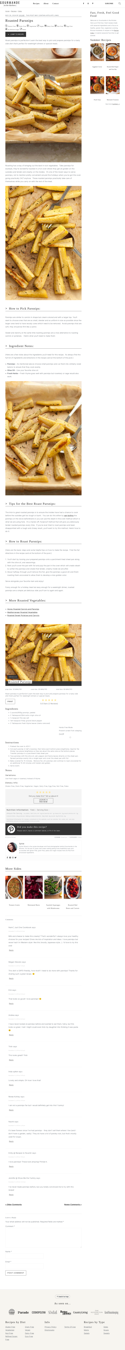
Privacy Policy (50, 1327)
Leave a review (43, 801)
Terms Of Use (70, 1327)
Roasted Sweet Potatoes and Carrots (23, 615)
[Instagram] (13, 858)
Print (10, 701)
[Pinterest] (10, 858)
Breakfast (88, 1327)
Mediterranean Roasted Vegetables (22, 612)
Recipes (36, 3)
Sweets (107, 1333)
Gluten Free (10, 1327)
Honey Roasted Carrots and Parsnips (23, 609)
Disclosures (49, 1330)
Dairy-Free (29, 1333)
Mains (86, 1330)
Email (8, 1262)
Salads (86, 1333)
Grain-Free (29, 1327)
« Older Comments (13, 1204)
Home (7, 11)
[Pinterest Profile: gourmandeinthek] (12, 829)
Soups (106, 1330)
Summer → (116, 104)
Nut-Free (9, 1333)
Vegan (27, 1330)
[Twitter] (15, 858)
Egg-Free (29, 1336)
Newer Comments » (73, 1204)
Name (8, 1252)
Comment (10, 1226)
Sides (20, 11)
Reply (11, 950)
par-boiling (69, 515)
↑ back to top (63, 1297)
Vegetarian (9, 1330)
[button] (10, 25)
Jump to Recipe (17, 34)
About (46, 3)
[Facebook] (7, 858)
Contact (55, 3)
